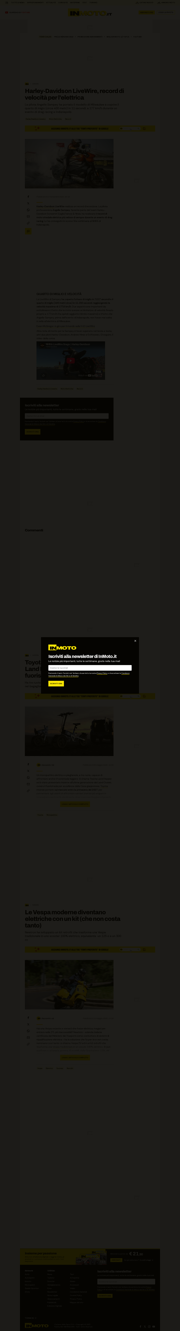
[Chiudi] (135, 641)
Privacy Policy (102, 673)
